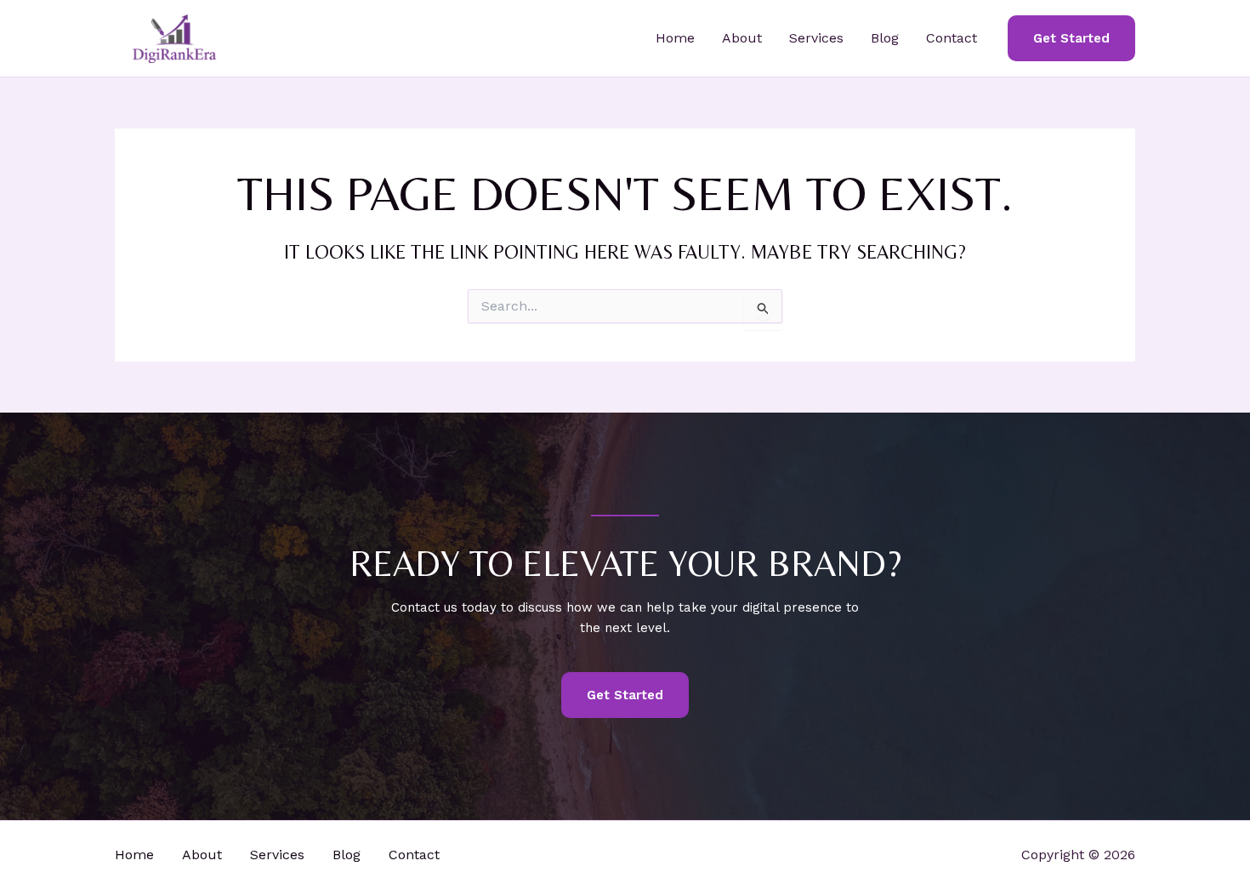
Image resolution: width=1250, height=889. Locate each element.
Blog (885, 38)
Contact (951, 38)
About (742, 38)
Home (675, 38)
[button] (1071, 38)
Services (816, 38)
